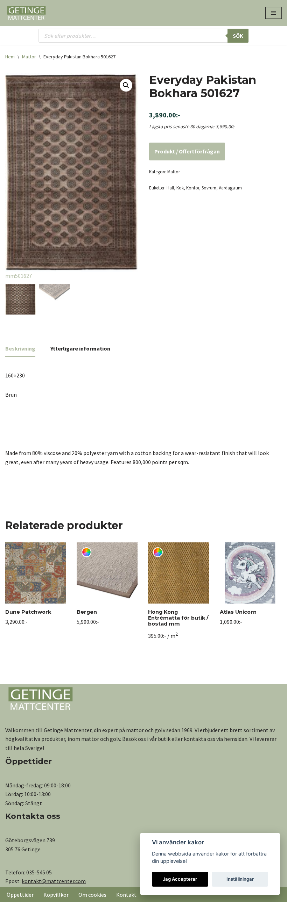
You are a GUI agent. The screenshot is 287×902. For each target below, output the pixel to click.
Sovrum (209, 188)
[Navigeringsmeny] (273, 13)
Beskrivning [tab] (20, 348)
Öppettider (20, 894)
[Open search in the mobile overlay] (143, 36)
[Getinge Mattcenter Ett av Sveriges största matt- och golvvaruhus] (26, 13)
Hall (170, 188)
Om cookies (92, 894)
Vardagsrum (230, 188)
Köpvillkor (56, 894)
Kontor (192, 188)
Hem (10, 56)
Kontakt (126, 894)
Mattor (29, 56)
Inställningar (240, 879)
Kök (180, 188)
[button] (126, 85)
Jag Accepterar (180, 879)
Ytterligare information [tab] (80, 348)
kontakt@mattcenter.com (54, 881)
